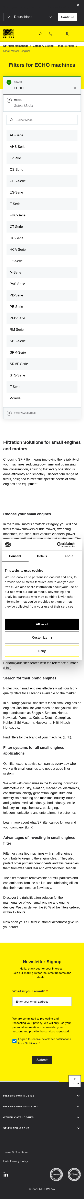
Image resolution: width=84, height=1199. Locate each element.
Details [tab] (42, 556)
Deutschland (23, 17)
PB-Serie (16, 295)
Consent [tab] (15, 556)
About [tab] (68, 556)
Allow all (42, 624)
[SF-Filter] (8, 33)
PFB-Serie (17, 318)
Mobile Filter (66, 45)
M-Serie (15, 272)
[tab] (42, 85)
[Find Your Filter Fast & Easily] (40, 34)
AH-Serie (16, 135)
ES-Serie (16, 192)
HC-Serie (16, 238)
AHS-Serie (17, 146)
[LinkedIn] (5, 1174)
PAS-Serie (17, 284)
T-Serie (15, 387)
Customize (39, 637)
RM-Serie (17, 329)
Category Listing (43, 45)
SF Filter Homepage (15, 45)
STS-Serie (17, 375)
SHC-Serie (18, 341)
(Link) (7, 668)
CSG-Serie (18, 181)
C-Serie (15, 158)
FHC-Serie (17, 215)
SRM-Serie (18, 352)
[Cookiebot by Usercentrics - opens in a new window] (61, 544)
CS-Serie (16, 169)
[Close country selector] (78, 5)
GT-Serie (16, 226)
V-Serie (15, 398)
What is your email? (28, 991)
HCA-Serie (18, 249)
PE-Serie (16, 306)
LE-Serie (16, 261)
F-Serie (15, 204)
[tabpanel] (42, 259)
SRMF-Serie (19, 364)
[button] (67, 17)
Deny (42, 650)
